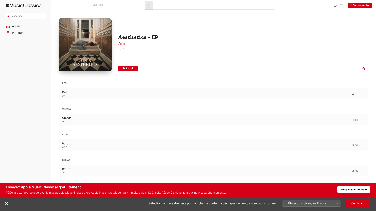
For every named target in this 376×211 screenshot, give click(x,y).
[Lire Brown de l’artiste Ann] (54, 170)
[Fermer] (6, 203)
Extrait (130, 68)
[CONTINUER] (101, 5)
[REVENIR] (95, 5)
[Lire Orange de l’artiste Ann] (54, 119)
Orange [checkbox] (66, 117)
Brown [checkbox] (66, 169)
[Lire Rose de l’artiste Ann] (54, 145)
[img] (24, 5)
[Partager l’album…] (363, 69)
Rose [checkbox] (65, 143)
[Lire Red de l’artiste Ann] (54, 94)
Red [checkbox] (64, 92)
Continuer (357, 203)
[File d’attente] (342, 5)
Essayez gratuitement (353, 189)
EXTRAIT (353, 94)
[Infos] (335, 5)
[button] (25, 26)
